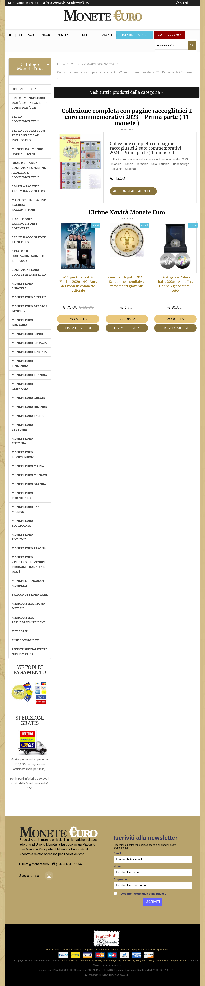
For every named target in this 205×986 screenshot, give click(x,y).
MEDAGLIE (20, 631)
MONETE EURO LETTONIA (22, 427)
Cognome (120, 879)
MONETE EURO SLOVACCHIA (22, 523)
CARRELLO (169, 35)
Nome (117, 866)
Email (117, 853)
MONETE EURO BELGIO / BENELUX (29, 309)
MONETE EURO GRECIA (28, 398)
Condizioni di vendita (107, 949)
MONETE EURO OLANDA (29, 484)
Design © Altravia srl (158, 960)
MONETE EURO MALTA (28, 466)
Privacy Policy (69, 960)
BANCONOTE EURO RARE (30, 594)
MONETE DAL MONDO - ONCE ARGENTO (28, 151)
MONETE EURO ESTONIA (29, 352)
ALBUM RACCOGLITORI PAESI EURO (29, 240)
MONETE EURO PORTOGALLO (22, 495)
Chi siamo (26, 35)
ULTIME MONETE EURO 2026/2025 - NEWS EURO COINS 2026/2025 (29, 102)
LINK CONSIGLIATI (25, 640)
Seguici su (29, 876)
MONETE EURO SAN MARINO (26, 509)
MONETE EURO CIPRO (27, 334)
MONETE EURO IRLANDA (29, 407)
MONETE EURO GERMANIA (22, 386)
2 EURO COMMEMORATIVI (25, 119)
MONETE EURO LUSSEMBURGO (23, 455)
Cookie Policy (86, 960)
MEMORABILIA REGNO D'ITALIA (28, 606)
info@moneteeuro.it (25, 3)
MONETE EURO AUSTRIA (29, 297)
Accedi (184, 3)
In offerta (67, 949)
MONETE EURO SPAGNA (29, 548)
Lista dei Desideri (135, 35)
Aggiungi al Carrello (133, 191)
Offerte (82, 35)
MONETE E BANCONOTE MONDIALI (29, 583)
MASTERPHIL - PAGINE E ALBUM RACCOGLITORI (29, 205)
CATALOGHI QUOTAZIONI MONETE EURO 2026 (28, 256)
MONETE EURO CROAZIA (29, 343)
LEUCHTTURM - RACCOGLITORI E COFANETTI (24, 223)
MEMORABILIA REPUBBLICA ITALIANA (29, 620)
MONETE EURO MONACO (29, 475)
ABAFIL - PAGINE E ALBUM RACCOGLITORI (29, 189)
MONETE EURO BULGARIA (22, 322)
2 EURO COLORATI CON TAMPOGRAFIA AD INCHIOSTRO (28, 135)
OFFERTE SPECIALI (25, 89)
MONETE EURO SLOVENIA (22, 537)
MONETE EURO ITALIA (28, 416)
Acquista (78, 319)
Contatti (105, 35)
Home (47, 949)
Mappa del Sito (178, 960)
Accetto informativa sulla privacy (143, 893)
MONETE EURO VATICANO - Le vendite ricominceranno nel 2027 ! (29, 565)
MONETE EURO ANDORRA (22, 286)
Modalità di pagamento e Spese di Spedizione (144, 949)
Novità (63, 35)
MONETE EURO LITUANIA (22, 441)
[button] (127, 92)
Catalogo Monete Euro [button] (30, 66)
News (46, 35)
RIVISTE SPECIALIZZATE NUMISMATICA (29, 652)
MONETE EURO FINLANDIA (22, 363)
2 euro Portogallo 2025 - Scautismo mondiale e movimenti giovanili (127, 281)
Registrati (89, 949)
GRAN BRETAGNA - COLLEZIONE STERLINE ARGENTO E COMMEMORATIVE (29, 170)
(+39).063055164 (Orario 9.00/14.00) (67, 2)
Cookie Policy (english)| (134, 960)
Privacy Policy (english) (107, 960)
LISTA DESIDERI (78, 328)
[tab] (30, 66)
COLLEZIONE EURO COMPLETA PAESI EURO (29, 272)
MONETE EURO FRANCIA (29, 375)
